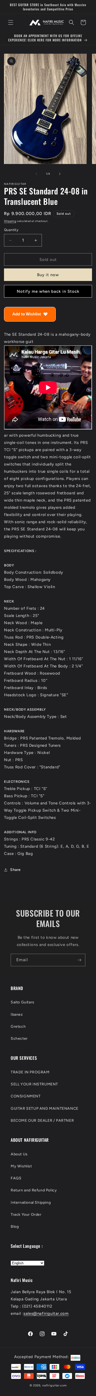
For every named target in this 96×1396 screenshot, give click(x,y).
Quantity (11, 230)
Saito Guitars (22, 1002)
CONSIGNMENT (26, 1096)
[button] (11, 22)
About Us (19, 1154)
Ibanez (17, 1014)
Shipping (10, 221)
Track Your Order (26, 1214)
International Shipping (31, 1202)
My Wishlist (21, 1166)
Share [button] (15, 869)
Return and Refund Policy (34, 1190)
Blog (15, 1226)
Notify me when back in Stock (48, 291)
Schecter (19, 1038)
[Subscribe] (79, 960)
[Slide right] (60, 174)
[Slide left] (36, 174)
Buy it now (48, 274)
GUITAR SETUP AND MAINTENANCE (44, 1108)
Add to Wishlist (26, 314)
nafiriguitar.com (54, 1385)
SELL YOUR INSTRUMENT (34, 1084)
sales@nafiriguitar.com (46, 1313)
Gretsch (18, 1026)
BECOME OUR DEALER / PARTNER (42, 1120)
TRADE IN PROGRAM (30, 1072)
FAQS (16, 1178)
